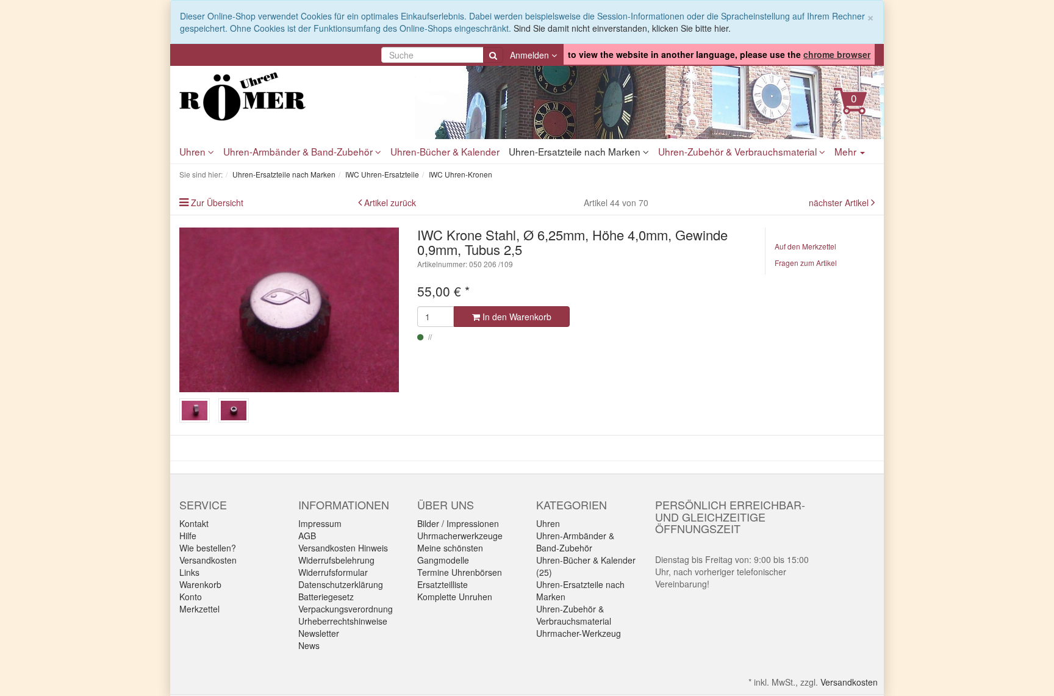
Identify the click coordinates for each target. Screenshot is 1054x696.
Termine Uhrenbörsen (459, 572)
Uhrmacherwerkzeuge (460, 535)
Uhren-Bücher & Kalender (445, 151)
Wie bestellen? (207, 548)
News (309, 645)
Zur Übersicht (217, 202)
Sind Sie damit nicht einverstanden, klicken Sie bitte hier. (622, 28)
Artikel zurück (390, 202)
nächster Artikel (840, 202)
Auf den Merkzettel (805, 246)
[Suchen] (493, 55)
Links (189, 572)
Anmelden (530, 55)
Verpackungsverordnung (345, 609)
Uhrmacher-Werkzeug (578, 633)
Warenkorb (200, 584)
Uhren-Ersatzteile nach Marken (576, 151)
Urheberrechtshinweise (342, 621)
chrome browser (836, 54)
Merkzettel (199, 609)
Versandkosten (208, 560)
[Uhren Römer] (289, 96)
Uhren (193, 151)
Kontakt (194, 523)
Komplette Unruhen (454, 596)
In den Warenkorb (515, 316)
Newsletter (318, 633)
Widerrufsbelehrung (336, 560)
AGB (307, 535)
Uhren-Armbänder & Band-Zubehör (299, 151)
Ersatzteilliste (442, 584)
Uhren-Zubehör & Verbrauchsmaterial (738, 151)
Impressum (320, 523)
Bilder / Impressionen (458, 523)
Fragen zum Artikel (806, 262)
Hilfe (187, 535)
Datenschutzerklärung (340, 584)
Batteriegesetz (326, 596)
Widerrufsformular (333, 572)
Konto (190, 596)
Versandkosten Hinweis (343, 548)
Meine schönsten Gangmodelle (450, 554)
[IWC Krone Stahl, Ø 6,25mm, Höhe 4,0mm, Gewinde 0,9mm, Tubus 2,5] (289, 310)
